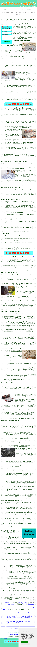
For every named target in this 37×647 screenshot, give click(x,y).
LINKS (23, 6)
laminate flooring (22, 602)
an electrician (5, 609)
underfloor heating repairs (28, 567)
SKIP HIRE (26, 608)
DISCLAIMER (34, 6)
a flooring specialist (28, 604)
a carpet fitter (12, 607)
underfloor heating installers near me (25, 542)
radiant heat (29, 97)
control (20, 67)
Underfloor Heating (30, 623)
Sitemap (2, 638)
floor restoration (12, 605)
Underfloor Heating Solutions (8, 615)
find (5, 502)
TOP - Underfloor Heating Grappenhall (10, 628)
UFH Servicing (32, 614)
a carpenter (6, 602)
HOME (20, 6)
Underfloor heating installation (9, 256)
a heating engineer (29, 605)
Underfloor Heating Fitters (8, 623)
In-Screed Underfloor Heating (18, 616)
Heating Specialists (15, 612)
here (7, 523)
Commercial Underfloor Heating (8, 614)
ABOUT (26, 6)
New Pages (5, 638)
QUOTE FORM (25, 591)
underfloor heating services (20, 264)
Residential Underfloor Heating (23, 615)
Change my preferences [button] (25, 643)
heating (12, 126)
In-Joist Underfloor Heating (13, 622)
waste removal (11, 604)
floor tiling (30, 607)
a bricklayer (11, 603)
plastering (24, 603)
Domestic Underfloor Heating (13, 618)
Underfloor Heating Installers (14, 617)
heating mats (14, 130)
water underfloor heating (26, 114)
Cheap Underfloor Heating (28, 612)
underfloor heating (14, 19)
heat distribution (31, 54)
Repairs (6, 612)
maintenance (18, 72)
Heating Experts (21, 623)
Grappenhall (31, 256)
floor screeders (11, 608)
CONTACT (29, 6)
